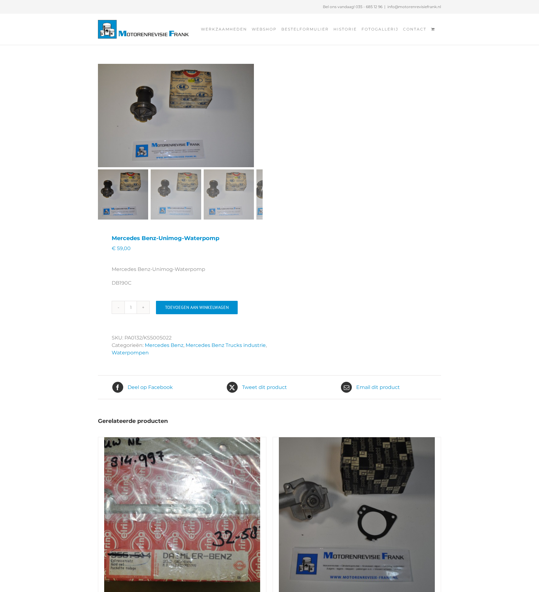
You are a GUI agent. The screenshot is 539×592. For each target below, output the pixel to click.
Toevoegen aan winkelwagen (197, 307)
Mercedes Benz (164, 345)
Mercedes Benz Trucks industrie (226, 345)
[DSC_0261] (176, 115)
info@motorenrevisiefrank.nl (414, 6)
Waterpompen (130, 353)
